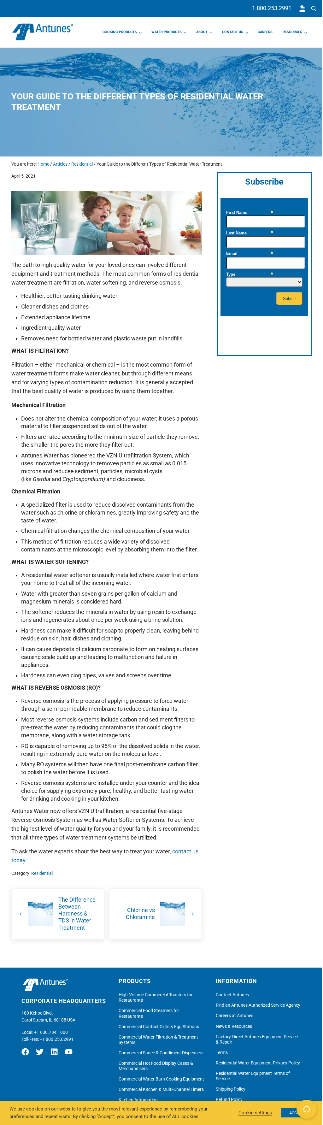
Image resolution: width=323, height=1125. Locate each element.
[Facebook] (27, 1054)
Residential (42, 873)
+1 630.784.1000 (51, 1032)
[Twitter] (41, 1054)
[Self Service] (302, 8)
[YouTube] (70, 1054)
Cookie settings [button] (255, 1113)
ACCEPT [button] (296, 1112)
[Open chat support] (307, 1109)
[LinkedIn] (56, 1054)
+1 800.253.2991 (56, 1039)
